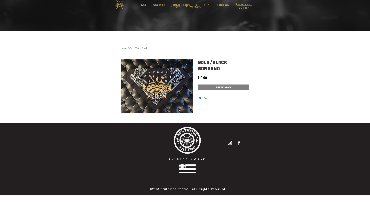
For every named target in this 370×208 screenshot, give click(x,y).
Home (123, 48)
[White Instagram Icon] (230, 143)
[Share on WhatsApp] (205, 98)
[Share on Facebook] (200, 98)
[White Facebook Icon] (239, 143)
